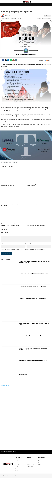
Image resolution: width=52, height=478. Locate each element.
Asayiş (3, 28)
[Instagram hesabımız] (22, 476)
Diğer (3, 30)
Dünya (3, 10)
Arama (39, 6)
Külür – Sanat (5, 18)
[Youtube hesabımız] (29, 476)
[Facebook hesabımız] (7, 476)
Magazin (4, 20)
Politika (4, 25)
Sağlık (3, 23)
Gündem (4, 15)
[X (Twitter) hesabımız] (15, 476)
